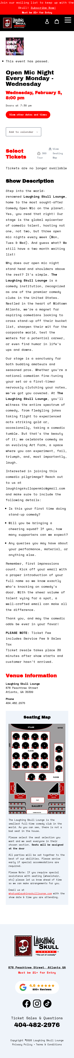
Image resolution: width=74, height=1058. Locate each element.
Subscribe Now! (43, 8)
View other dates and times (28, 114)
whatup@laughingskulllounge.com (30, 893)
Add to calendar (21, 132)
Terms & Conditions (49, 1044)
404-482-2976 (37, 1024)
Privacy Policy (22, 1044)
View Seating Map (58, 153)
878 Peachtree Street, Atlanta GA (37, 967)
